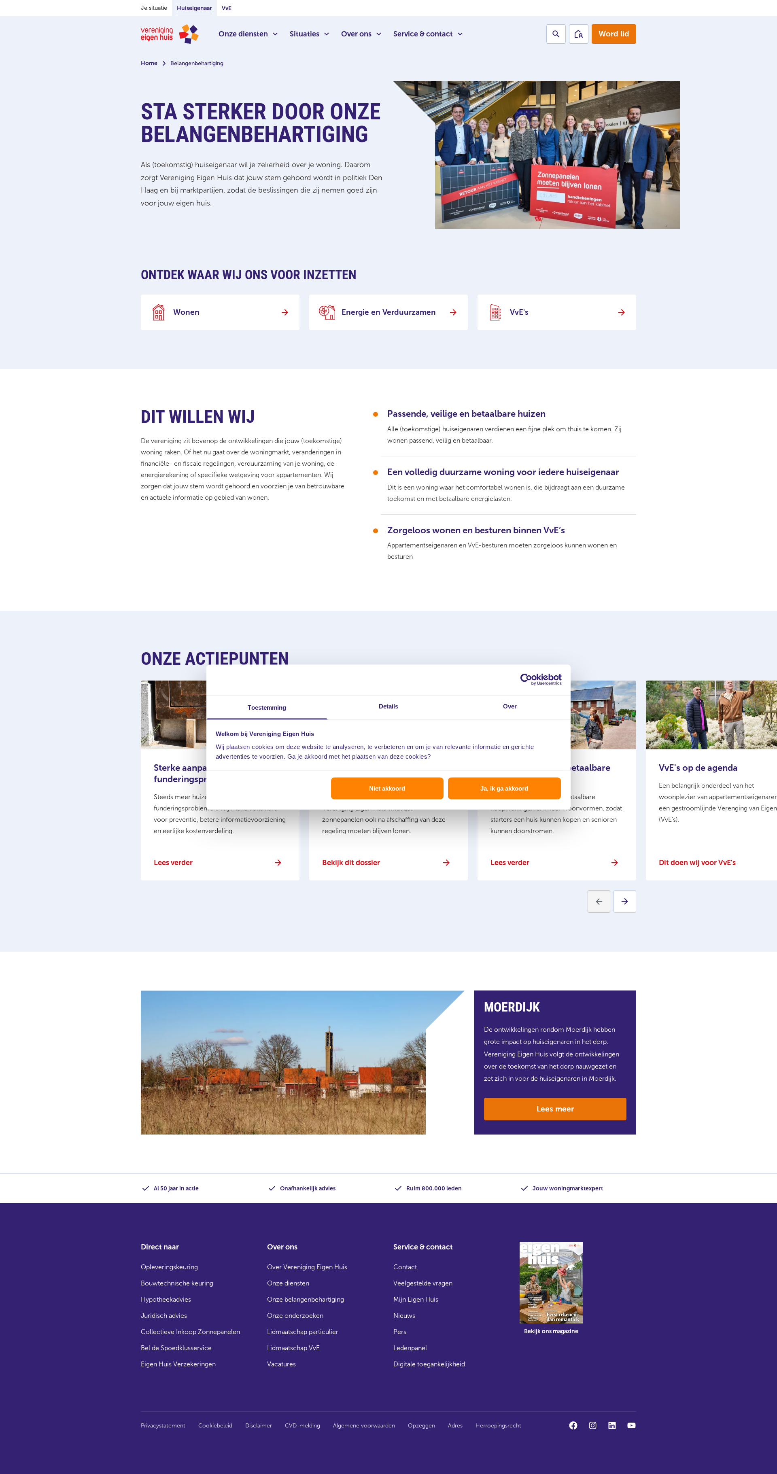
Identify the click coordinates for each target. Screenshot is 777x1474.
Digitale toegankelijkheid (429, 1364)
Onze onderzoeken (295, 1315)
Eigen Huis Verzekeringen (178, 1364)
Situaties (304, 34)
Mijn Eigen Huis (415, 1299)
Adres (455, 1425)
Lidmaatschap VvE (293, 1348)
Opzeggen (421, 1425)
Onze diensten (243, 34)
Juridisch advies (164, 1315)
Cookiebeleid (215, 1425)
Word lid (614, 33)
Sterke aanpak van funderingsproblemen (199, 773)
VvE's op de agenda (698, 767)
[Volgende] (625, 901)
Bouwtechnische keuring (177, 1283)
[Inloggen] (578, 34)
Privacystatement (163, 1425)
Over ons (356, 34)
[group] (551, 1294)
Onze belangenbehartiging (305, 1299)
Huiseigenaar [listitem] (194, 8)
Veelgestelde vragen (422, 1283)
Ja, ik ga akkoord (504, 788)
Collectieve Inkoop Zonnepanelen (190, 1332)
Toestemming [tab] (267, 707)
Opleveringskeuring (169, 1267)
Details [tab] (389, 705)
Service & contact (423, 34)
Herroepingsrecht (498, 1425)
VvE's (519, 312)
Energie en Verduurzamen (389, 312)
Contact (405, 1267)
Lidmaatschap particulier (302, 1332)
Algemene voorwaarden (364, 1425)
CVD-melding (302, 1425)
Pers (399, 1332)
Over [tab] (510, 705)
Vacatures (281, 1364)
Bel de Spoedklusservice (176, 1348)
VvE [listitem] (226, 8)
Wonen (186, 312)
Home (149, 63)
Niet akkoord (387, 788)
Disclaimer (258, 1425)
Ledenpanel (410, 1348)
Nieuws (404, 1315)
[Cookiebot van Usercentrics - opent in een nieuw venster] (526, 680)
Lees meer (555, 1108)
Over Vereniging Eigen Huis (307, 1267)
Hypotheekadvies (166, 1299)
